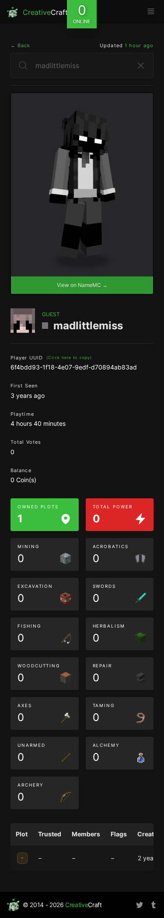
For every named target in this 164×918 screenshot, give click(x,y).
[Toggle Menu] (151, 11)
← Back (20, 45)
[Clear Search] (141, 65)
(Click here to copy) (69, 357)
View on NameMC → (82, 285)
